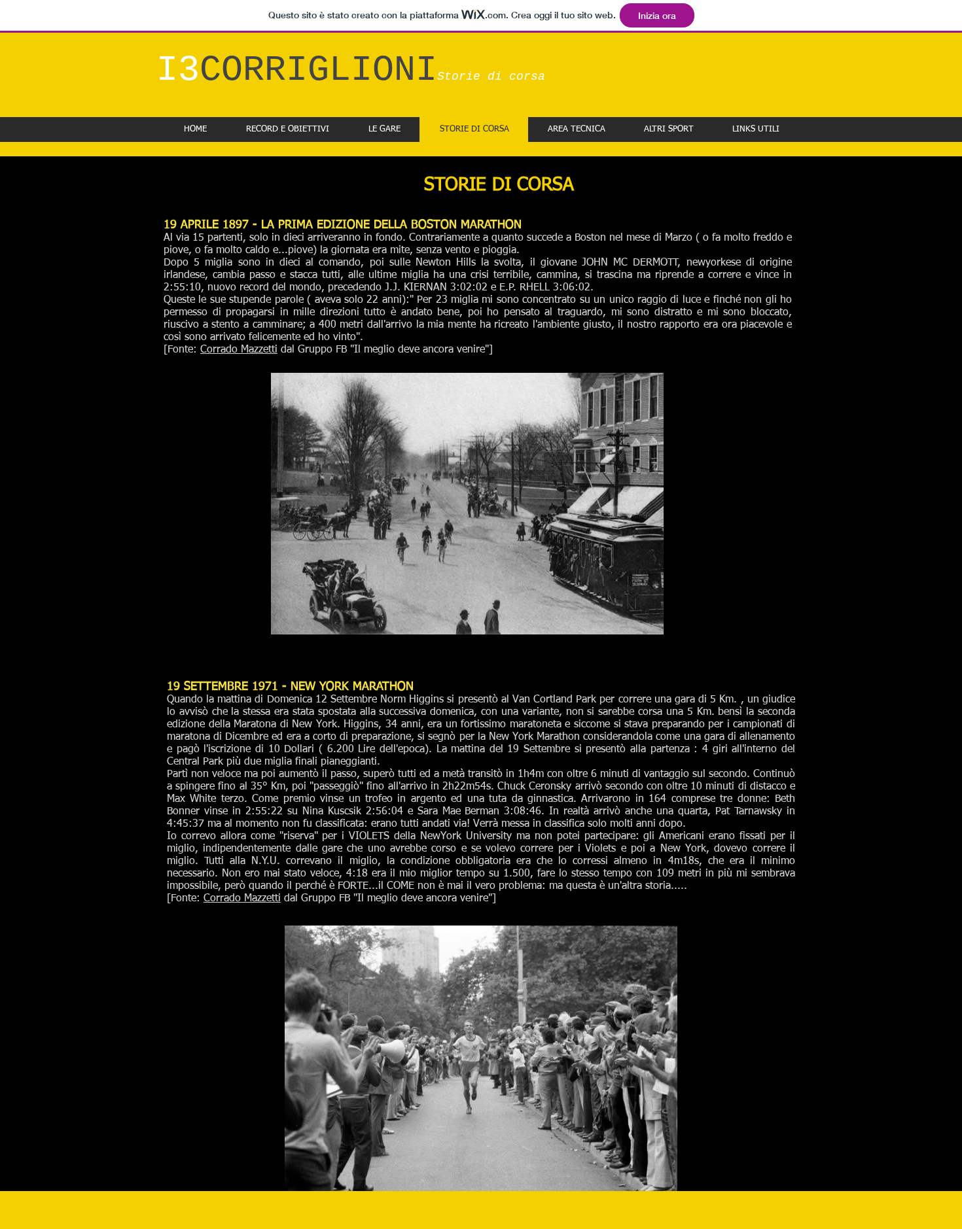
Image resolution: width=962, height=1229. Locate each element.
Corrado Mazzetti (238, 350)
